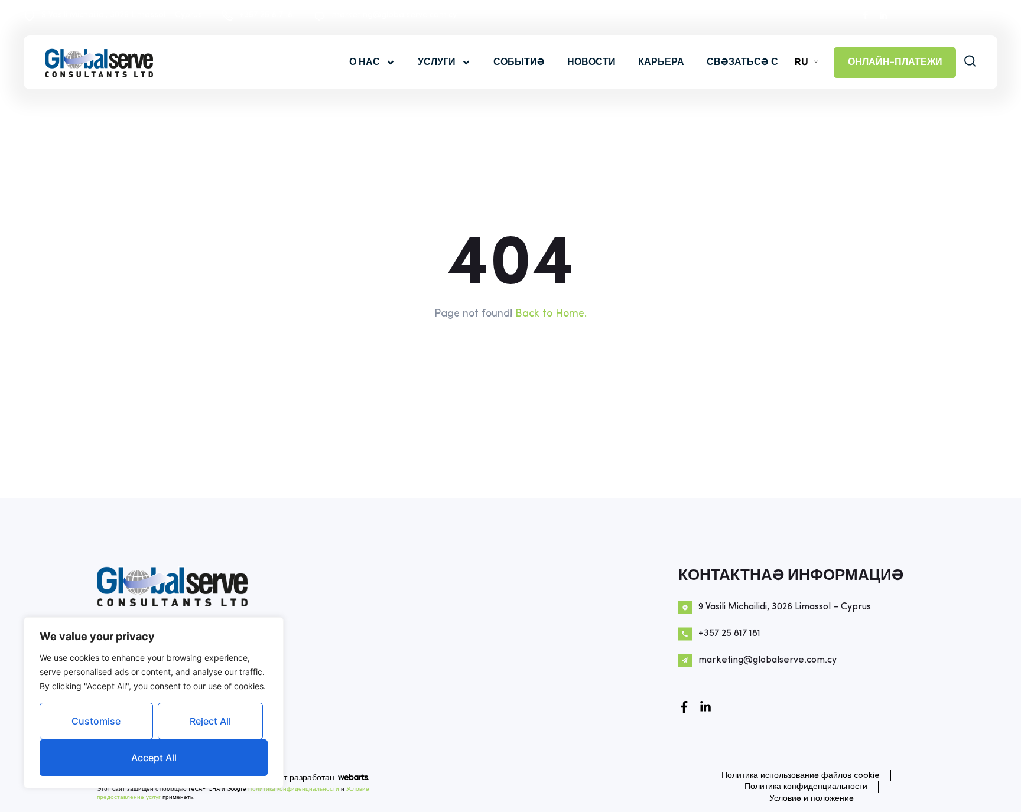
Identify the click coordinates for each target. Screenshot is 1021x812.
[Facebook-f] (684, 707)
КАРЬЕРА (661, 62)
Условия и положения (811, 798)
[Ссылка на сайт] (705, 707)
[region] (154, 702)
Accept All (154, 758)
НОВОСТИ (591, 62)
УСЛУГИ (437, 62)
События (519, 62)
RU (801, 61)
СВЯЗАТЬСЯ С (742, 62)
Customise (96, 721)
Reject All (210, 721)
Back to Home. (551, 313)
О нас (364, 62)
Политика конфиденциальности (293, 789)
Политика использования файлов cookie (800, 775)
